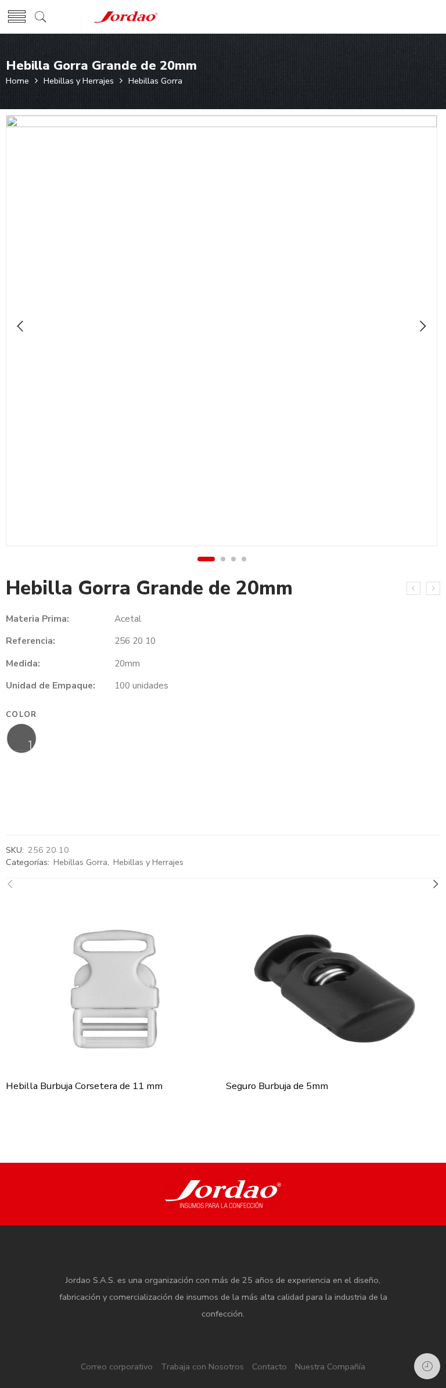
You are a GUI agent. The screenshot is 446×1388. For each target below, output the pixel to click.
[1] (21, 739)
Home (17, 80)
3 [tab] (234, 559)
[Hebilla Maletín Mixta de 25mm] (433, 589)
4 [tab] (244, 559)
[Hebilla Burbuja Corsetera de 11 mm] (113, 988)
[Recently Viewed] (427, 1366)
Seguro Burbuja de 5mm (277, 1086)
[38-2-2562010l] (221, 330)
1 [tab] (205, 559)
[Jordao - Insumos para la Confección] (126, 17)
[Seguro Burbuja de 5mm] (333, 988)
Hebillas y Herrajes (79, 80)
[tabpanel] (221, 333)
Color (21, 715)
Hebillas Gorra (155, 80)
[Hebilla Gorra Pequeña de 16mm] (413, 589)
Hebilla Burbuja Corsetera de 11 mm (84, 1086)
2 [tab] (223, 559)
